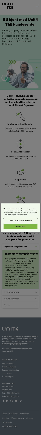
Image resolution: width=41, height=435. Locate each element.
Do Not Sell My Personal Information (20, 220)
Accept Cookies (20, 226)
